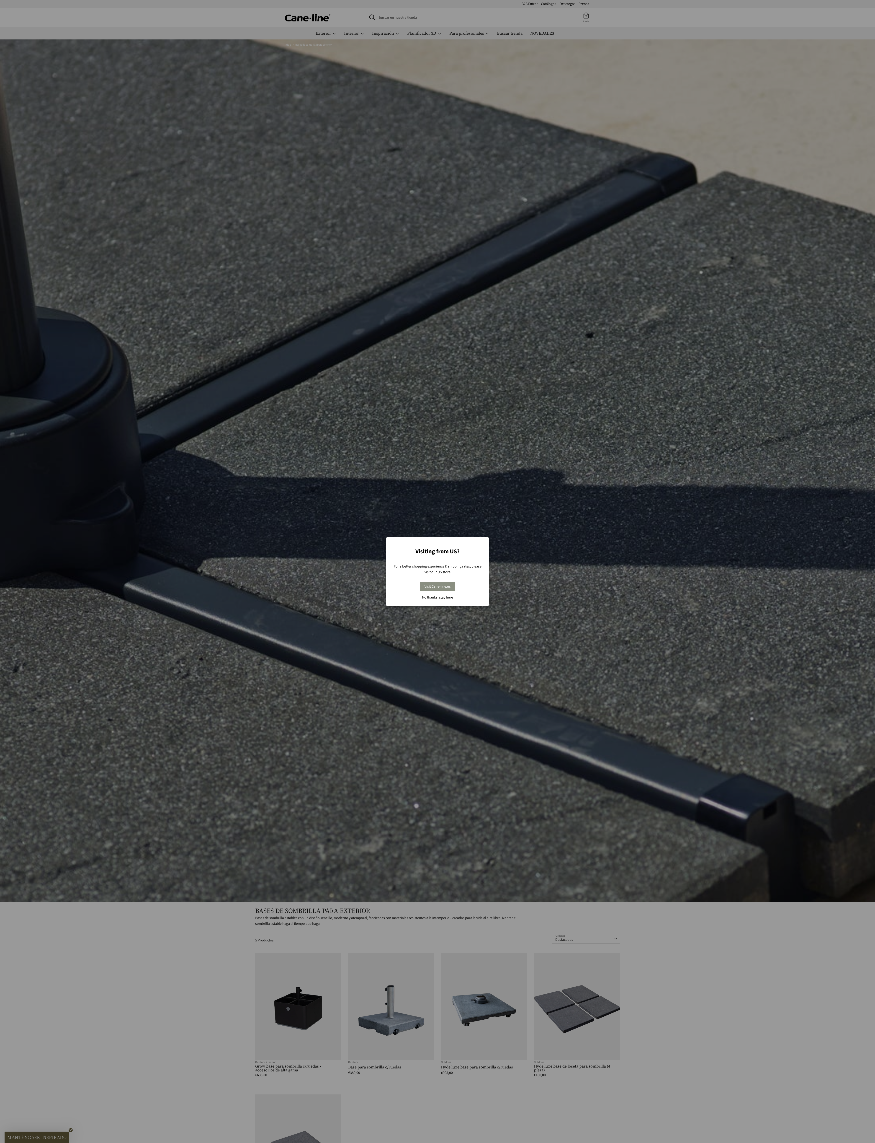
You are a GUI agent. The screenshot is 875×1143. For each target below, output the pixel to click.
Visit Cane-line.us (438, 586)
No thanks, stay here (437, 597)
